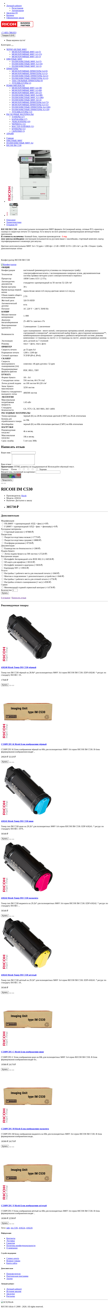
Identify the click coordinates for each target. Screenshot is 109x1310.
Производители (13, 1274)
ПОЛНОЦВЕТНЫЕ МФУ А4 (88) (27, 95)
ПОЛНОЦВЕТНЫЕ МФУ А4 (19, 143)
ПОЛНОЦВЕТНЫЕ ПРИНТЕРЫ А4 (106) (31, 107)
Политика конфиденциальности (20, 1245)
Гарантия (10, 1243)
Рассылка (10, 1296)
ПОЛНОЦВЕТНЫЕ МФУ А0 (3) (26, 66)
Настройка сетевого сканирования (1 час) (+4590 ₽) (27, 582)
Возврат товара (13, 1261)
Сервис (4, 585)
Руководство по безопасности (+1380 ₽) (22, 548)
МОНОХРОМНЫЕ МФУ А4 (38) (27, 88)
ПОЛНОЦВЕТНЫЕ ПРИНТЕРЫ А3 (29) (30, 109)
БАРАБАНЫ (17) (19, 119)
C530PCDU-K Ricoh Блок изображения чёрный (24, 744)
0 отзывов (5, 598)
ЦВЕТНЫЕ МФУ (14, 59)
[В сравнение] (5, 483)
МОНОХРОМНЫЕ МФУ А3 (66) (27, 90)
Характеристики (13, 222)
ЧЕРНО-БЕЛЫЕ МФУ (16, 49)
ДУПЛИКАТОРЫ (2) (21, 83)
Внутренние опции (10, 556)
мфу (8, 1228)
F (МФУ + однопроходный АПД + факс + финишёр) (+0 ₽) (31, 526)
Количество (6, 590)
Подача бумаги (7, 551)
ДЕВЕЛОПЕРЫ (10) (21, 121)
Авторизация (18, 10)
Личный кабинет (14, 1289)
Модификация (7, 521)
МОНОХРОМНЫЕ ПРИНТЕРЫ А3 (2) (30, 73)
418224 (22, 1228)
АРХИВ (10, 133)
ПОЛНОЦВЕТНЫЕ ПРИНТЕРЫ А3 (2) (30, 78)
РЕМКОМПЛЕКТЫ (15, 85)
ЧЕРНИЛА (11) (19, 124)
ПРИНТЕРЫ (12, 68)
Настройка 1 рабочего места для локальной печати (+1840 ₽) (31, 573)
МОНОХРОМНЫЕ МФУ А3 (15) (27, 54)
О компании (12, 1248)
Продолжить (7, 480)
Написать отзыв (19, 598)
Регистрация (17, 8)
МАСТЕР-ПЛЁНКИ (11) (23, 126)
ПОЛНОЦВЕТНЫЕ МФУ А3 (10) (27, 64)
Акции (9, 1278)
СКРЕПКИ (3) (18, 131)
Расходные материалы (11, 529)
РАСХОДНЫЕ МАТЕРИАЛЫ (20, 114)
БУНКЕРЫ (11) (19, 129)
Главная (10, 138)
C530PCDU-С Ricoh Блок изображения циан (22, 1052)
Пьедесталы (6, 534)
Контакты (10, 1238)
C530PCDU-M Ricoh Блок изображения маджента (25, 1129)
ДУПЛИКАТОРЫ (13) (22, 112)
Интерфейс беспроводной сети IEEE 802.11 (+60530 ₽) (29, 559)
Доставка (10, 1241)
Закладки (10, 1294)
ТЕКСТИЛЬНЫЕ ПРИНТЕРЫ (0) (27, 81)
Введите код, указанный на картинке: (18, 472)
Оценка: (5, 469)
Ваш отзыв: (6, 464)
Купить (5, 593)
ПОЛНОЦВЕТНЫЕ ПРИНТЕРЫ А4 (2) (30, 76)
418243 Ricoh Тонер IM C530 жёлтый (18, 975)
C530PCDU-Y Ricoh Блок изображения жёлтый (24, 1205)
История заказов (13, 1291)
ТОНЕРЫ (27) (18, 117)
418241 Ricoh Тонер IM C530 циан (17, 821)
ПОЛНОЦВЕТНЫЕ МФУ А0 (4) (26, 100)
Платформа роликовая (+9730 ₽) (18, 543)
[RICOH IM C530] (33, 201)
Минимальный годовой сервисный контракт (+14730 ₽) (29, 587)
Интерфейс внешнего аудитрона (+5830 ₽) (23, 565)
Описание (11, 220)
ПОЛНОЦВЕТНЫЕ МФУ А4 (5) (26, 61)
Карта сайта (11, 1263)
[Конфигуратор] (8, 264)
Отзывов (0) (11, 225)
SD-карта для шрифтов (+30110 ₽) (19, 562)
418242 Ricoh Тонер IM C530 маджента (19, 898)
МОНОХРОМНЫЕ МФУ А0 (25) (27, 93)
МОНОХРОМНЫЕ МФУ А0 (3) (26, 56)
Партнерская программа (17, 1276)
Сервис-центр (12, 1258)
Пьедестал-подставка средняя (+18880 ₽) (22, 540)
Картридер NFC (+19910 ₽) (16, 568)
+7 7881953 (8, 32)
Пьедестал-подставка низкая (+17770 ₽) (22, 537)
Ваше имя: (6, 452)
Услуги (4, 570)
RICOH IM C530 (13, 145)
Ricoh (23, 496)
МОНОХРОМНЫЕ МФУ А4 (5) (26, 52)
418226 (29, 1228)
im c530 (14, 1228)
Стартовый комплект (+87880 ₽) (19, 532)
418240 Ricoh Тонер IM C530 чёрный (18, 667)
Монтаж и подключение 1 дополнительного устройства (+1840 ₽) (34, 576)
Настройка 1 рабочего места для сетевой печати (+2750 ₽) (30, 579)
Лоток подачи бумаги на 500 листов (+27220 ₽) (25, 554)
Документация (7, 545)
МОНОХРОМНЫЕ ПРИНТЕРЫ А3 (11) (30, 105)
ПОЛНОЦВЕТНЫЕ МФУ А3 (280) (28, 97)
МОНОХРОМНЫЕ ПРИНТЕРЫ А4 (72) (30, 102)
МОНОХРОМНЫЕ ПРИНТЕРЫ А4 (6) (30, 71)
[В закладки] (2, 483)
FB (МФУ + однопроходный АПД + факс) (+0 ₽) (26, 523)
